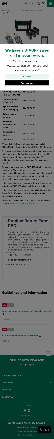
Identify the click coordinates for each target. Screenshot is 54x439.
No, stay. (27, 76)
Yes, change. (27, 83)
